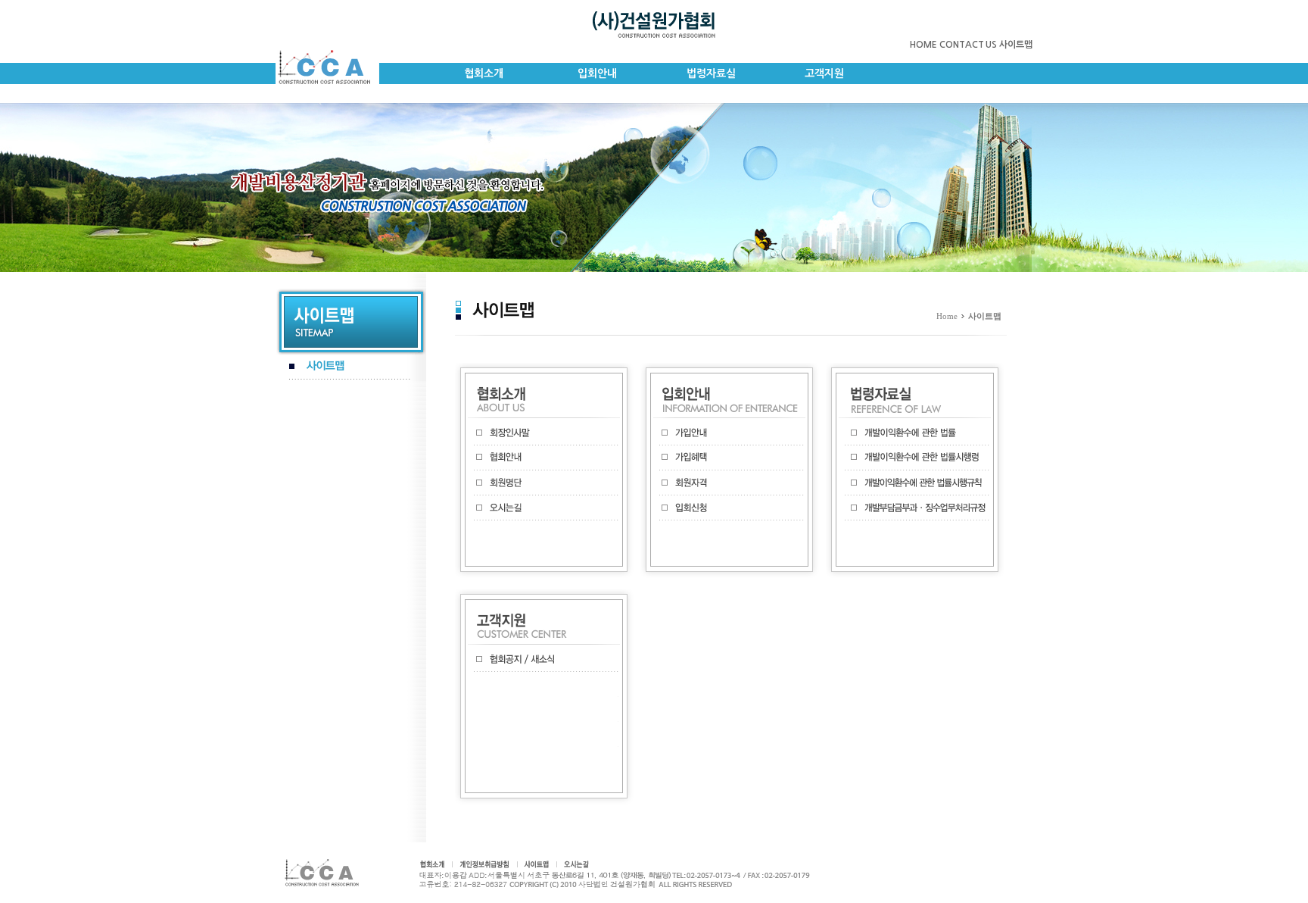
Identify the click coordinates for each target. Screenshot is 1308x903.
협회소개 (483, 73)
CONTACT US (968, 44)
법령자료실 (711, 73)
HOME (923, 44)
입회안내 (597, 73)
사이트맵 (1015, 44)
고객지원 (824, 73)
